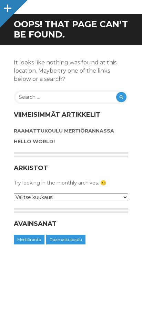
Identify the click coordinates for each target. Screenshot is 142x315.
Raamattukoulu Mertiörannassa (64, 131)
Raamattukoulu (66, 239)
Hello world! (34, 141)
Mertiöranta (29, 239)
